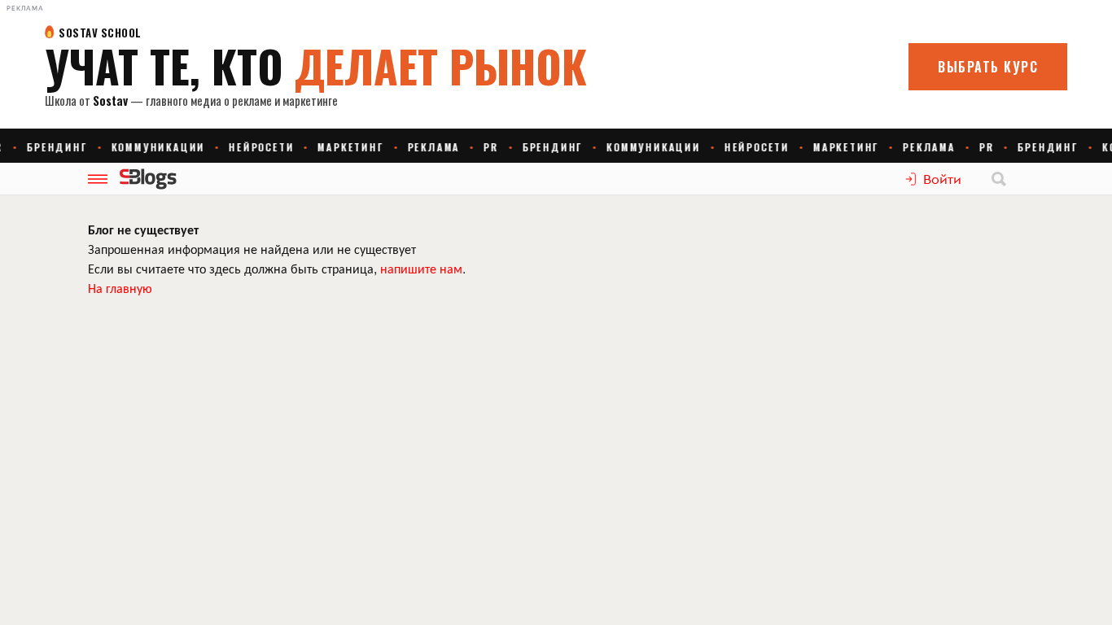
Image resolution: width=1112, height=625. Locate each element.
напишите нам (421, 268)
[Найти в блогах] (999, 179)
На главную (120, 287)
